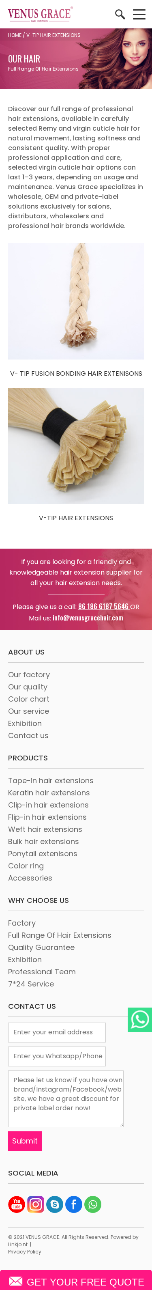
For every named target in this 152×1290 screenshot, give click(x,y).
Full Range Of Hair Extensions (59, 935)
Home (14, 35)
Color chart (28, 699)
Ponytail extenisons (42, 854)
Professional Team (42, 972)
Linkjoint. (18, 1244)
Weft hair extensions (45, 829)
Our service (28, 711)
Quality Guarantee (41, 947)
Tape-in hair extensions (51, 780)
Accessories (30, 878)
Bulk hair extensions (43, 841)
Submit (25, 1141)
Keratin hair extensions (49, 793)
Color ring (26, 866)
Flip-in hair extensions (47, 817)
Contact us (28, 735)
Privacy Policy (24, 1251)
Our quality (27, 687)
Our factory (29, 675)
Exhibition (25, 723)
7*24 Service (31, 984)
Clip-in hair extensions (48, 805)
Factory (22, 923)
